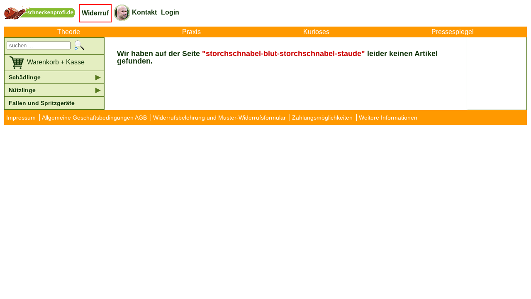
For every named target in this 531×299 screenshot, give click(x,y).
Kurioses (316, 32)
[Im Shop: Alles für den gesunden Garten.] (41, 12)
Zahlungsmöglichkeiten (322, 117)
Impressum (21, 117)
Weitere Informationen (388, 117)
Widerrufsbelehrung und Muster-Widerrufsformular (219, 117)
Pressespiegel (452, 32)
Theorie (68, 32)
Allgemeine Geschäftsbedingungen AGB (94, 117)
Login (170, 12)
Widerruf (95, 13)
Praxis (191, 32)
